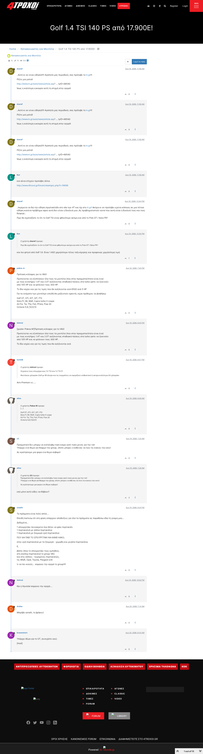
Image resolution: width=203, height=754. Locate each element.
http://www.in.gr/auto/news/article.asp (35, 83)
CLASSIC (119, 693)
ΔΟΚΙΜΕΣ (91, 693)
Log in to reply (139, 61)
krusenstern (22, 633)
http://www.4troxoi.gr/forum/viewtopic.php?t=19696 (42, 185)
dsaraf (20, 69)
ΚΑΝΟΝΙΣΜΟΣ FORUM (83, 739)
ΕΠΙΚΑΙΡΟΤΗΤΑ (95, 688)
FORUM (90, 704)
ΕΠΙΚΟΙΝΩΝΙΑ (107, 739)
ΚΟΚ (184, 666)
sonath (20, 507)
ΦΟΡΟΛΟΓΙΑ (71, 666)
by (95, 749)
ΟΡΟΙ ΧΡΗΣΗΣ (59, 739)
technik (20, 360)
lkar (18, 175)
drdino (19, 606)
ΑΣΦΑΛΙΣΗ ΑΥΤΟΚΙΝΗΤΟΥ (126, 666)
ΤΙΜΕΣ (89, 699)
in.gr (88, 75)
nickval (20, 323)
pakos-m (21, 268)
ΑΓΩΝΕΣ (119, 688)
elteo (19, 398)
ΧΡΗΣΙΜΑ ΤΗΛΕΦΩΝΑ (162, 666)
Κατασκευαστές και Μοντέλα (26, 55)
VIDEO (118, 699)
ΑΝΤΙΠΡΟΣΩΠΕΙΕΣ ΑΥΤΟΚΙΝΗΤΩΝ (37, 666)
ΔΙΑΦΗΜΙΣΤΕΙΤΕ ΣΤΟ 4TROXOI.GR (138, 739)
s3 (18, 438)
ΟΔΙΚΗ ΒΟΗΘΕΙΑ (95, 666)
